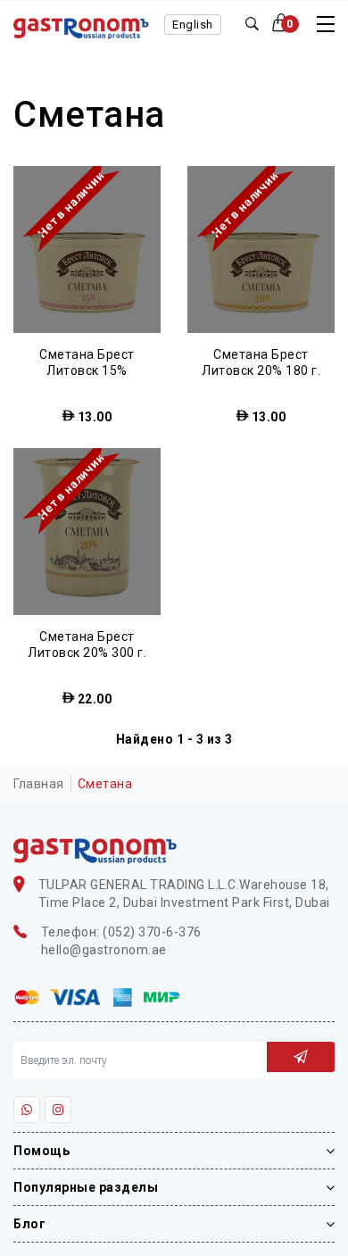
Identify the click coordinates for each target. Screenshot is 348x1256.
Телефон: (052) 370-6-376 (121, 932)
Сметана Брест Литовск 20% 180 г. (261, 362)
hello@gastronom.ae (104, 950)
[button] (286, 24)
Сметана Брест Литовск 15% (87, 362)
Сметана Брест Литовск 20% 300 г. (87, 644)
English (192, 24)
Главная (38, 784)
